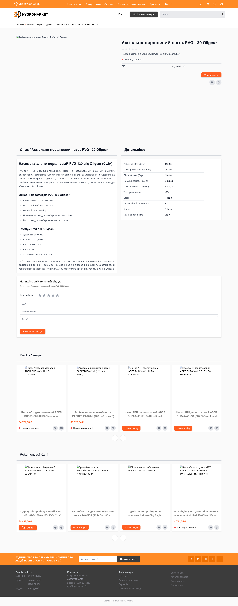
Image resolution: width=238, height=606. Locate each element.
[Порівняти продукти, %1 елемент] (222, 4)
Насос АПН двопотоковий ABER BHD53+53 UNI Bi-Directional (41, 414)
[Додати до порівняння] (218, 82)
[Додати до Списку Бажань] (212, 82)
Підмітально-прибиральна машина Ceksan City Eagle (145, 513)
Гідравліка (50, 24)
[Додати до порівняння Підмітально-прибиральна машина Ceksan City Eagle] (165, 527)
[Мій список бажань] (214, 4)
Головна (20, 24)
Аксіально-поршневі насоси (85, 24)
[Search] (222, 14)
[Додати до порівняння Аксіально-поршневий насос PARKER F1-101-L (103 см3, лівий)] (113, 428)
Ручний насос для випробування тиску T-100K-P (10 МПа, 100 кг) (93, 513)
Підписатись (128, 559)
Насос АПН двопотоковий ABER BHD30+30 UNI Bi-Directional (145, 414)
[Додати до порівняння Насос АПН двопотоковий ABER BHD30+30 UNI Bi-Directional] (165, 428)
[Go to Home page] (33, 14)
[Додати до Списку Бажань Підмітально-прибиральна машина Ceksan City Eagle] (158, 527)
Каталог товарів (34, 24)
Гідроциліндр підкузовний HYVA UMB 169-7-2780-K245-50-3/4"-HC (41, 513)
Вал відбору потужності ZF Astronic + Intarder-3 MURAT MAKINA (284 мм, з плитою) (196, 513)
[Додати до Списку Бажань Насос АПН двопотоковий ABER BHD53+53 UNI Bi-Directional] (55, 428)
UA (118, 14)
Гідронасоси (63, 24)
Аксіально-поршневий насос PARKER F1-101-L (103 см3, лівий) (93, 414)
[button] (130, 49)
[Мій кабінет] (200, 4)
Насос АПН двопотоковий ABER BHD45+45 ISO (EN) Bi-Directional (196, 414)
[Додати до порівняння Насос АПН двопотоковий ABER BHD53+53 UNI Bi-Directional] (61, 428)
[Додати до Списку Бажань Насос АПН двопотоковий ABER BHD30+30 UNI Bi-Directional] (158, 428)
